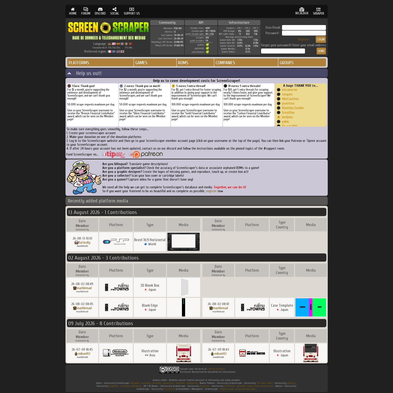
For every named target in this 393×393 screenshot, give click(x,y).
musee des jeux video (245, 389)
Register (303, 39)
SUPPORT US (132, 13)
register (211, 191)
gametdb (180, 383)
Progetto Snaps (227, 389)
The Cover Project (265, 383)
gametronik (168, 383)
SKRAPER (318, 13)
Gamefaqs (146, 383)
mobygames (192, 383)
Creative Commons (216, 368)
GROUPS (287, 62)
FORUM (85, 13)
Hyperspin (114, 386)
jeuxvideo (157, 383)
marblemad (84, 288)
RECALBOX (301, 13)
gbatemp (291, 383)
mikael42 (84, 354)
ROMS (183, 62)
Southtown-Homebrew (131, 386)
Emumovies (229, 386)
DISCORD (100, 13)
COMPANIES (225, 62)
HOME (73, 13)
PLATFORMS (79, 62)
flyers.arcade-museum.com (260, 386)
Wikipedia (134, 383)
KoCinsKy (84, 242)
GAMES (141, 62)
